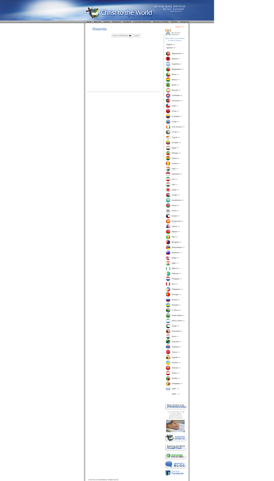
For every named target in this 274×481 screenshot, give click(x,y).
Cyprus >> (176, 137)
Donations (127, 22)
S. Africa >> (176, 310)
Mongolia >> (177, 242)
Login (137, 36)
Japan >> (175, 190)
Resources (116, 22)
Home (89, 22)
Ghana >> (176, 158)
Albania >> (176, 59)
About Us (97, 22)
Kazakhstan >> (178, 200)
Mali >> (175, 237)
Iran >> (174, 179)
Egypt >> (175, 148)
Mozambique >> (178, 247)
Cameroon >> (177, 101)
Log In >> (180, 26)
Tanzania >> (176, 342)
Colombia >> (177, 116)
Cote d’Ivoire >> (178, 127)
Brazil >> (175, 85)
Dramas (107, 22)
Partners (174, 22)
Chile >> (175, 106)
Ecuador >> (176, 143)
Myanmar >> (177, 253)
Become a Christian (160, 22)
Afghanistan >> (178, 53)
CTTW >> (175, 132)
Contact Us (184, 22)
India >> (175, 169)
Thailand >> (176, 347)
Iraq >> (174, 184)
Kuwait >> (176, 216)
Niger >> (175, 263)
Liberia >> (176, 226)
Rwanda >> (176, 305)
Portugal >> (176, 294)
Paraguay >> (177, 279)
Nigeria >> (176, 268)
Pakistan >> (176, 274)
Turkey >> (176, 352)
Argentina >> (177, 64)
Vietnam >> (176, 368)
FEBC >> (176, 394)
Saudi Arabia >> (178, 315)
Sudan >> (175, 326)
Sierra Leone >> (178, 321)
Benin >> (175, 74)
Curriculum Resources (142, 22)
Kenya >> (175, 205)
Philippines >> (177, 289)
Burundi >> (176, 90)
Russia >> (176, 300)
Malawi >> (176, 232)
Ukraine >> (176, 363)
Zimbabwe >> (177, 384)
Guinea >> (176, 164)
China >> (175, 111)
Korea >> (175, 211)
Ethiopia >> (176, 153)
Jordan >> (176, 195)
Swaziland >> (177, 331)
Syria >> (175, 336)
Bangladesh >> (178, 69)
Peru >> (175, 284)
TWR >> (175, 389)
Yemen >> (176, 373)
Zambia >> (176, 378)
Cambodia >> (177, 95)
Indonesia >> (177, 174)
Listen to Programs (120, 36)
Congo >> (175, 122)
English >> (170, 45)
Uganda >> (176, 357)
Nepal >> (175, 258)
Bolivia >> (176, 80)
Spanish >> (170, 48)
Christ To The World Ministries (119, 13)
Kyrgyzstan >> (177, 221)
